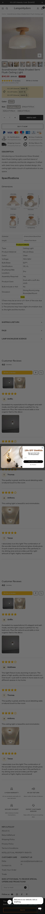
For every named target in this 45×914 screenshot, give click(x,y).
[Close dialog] (42, 447)
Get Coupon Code (33, 461)
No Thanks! (33, 464)
